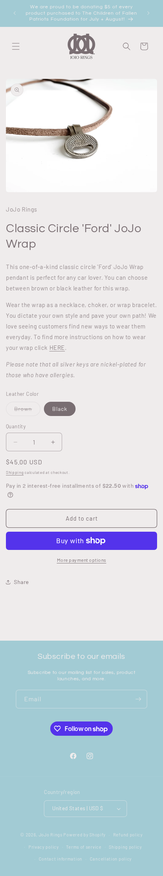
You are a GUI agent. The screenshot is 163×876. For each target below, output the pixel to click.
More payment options (81, 560)
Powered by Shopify (84, 834)
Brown (27, 410)
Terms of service (83, 846)
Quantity (16, 426)
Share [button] (21, 581)
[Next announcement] (148, 13)
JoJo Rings (51, 834)
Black (59, 408)
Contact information (60, 858)
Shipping (15, 472)
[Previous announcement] (14, 13)
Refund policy (128, 834)
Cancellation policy (111, 858)
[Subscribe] (138, 699)
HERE (57, 347)
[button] (16, 46)
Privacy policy (43, 846)
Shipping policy (125, 846)
